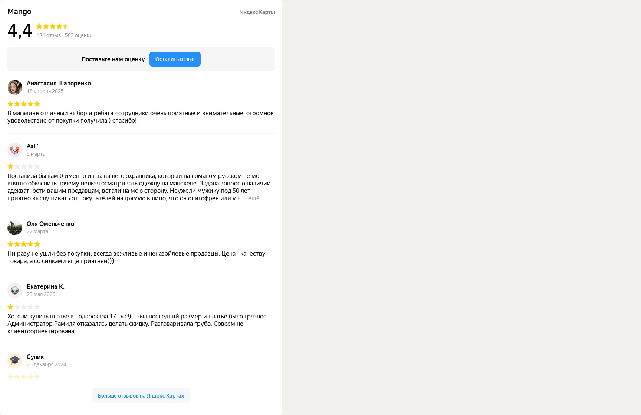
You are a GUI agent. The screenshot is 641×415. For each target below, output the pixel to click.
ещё (254, 198)
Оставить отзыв (175, 59)
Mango (19, 11)
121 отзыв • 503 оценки (64, 35)
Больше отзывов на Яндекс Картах (141, 396)
